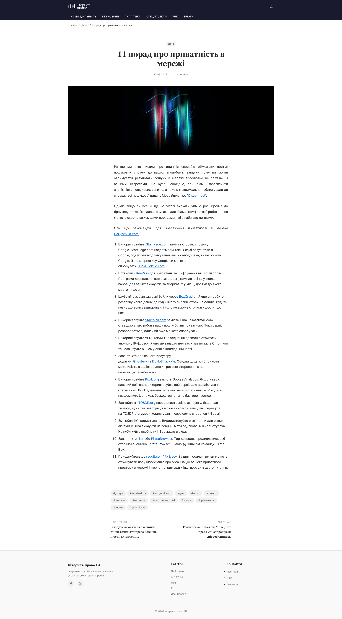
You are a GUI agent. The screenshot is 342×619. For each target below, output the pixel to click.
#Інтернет (119, 500)
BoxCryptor (187, 296)
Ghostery (140, 361)
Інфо (229, 577)
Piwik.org (152, 379)
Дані (84, 25)
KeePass (142, 273)
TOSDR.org (146, 403)
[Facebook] (71, 583)
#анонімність (138, 493)
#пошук (186, 500)
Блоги (188, 16)
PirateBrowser (161, 439)
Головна (72, 25)
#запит (195, 493)
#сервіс (118, 507)
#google (118, 493)
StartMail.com (155, 320)
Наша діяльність (84, 16)
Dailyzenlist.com (126, 234)
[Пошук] (271, 6)
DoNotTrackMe (163, 361)
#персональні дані (163, 500)
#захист (211, 493)
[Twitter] (80, 583)
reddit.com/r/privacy (161, 456)
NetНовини (110, 16)
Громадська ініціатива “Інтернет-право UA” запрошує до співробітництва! (207, 531)
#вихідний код (161, 493)
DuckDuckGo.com (151, 266)
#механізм (138, 500)
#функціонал (137, 507)
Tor (141, 439)
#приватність (206, 500)
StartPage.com (157, 244)
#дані (181, 493)
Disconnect (196, 195)
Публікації (233, 571)
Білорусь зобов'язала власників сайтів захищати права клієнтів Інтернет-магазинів (133, 531)
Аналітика (133, 16)
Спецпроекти (156, 16)
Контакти (232, 584)
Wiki (175, 16)
